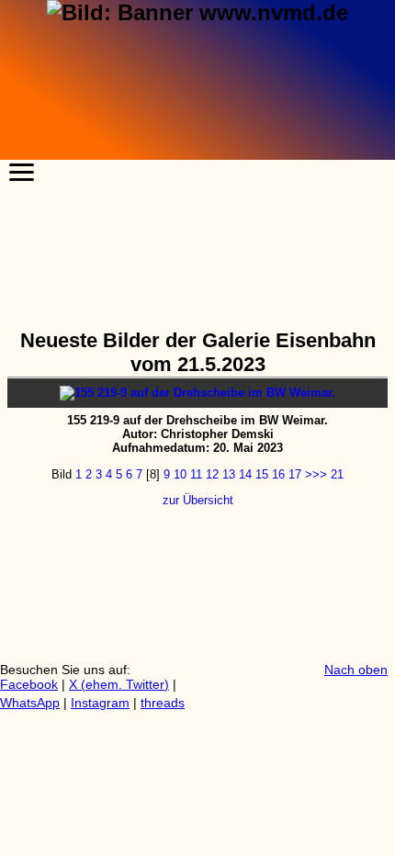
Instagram (100, 702)
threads (163, 702)
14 (245, 474)
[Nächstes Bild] (197, 393)
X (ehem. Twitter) (119, 684)
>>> (316, 474)
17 (294, 474)
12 (212, 474)
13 (228, 474)
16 (278, 474)
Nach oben (356, 669)
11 (196, 474)
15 (261, 474)
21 (337, 474)
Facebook (29, 684)
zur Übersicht (198, 500)
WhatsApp (30, 702)
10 (180, 474)
